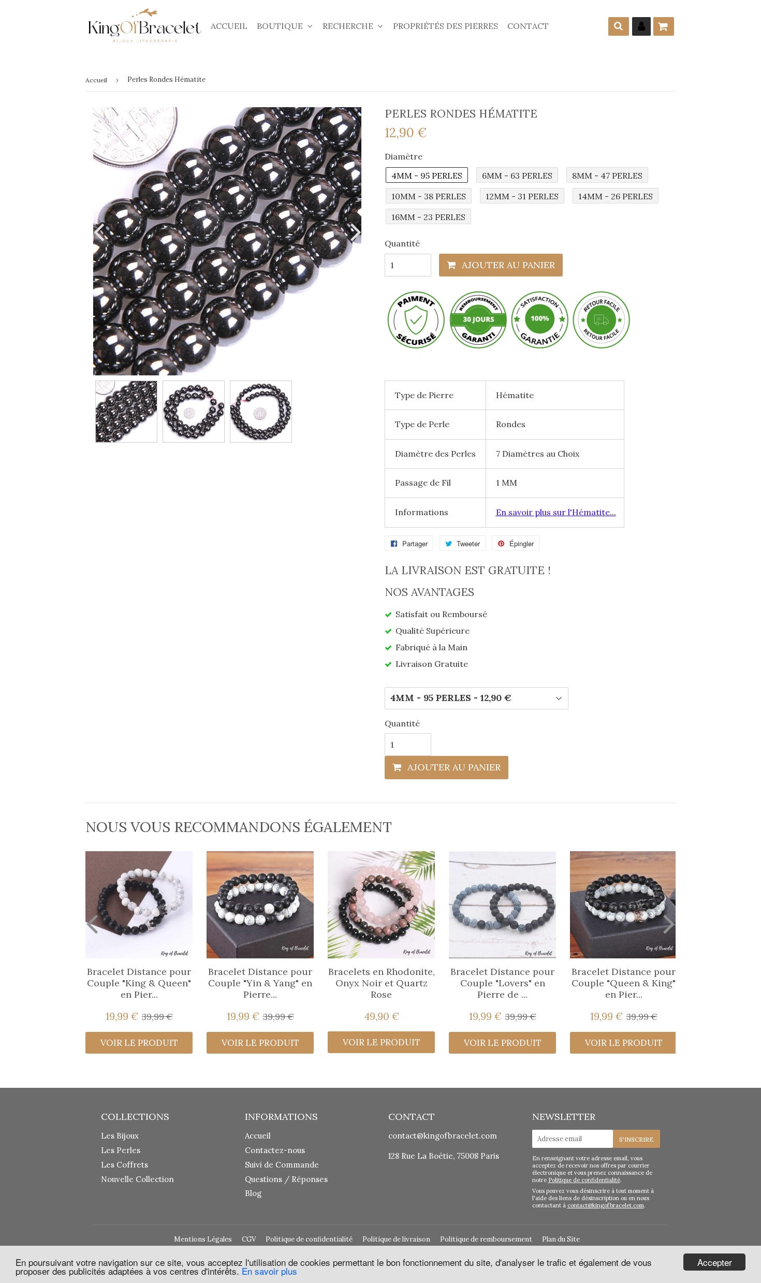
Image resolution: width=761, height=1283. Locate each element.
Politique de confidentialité (584, 1180)
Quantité (402, 243)
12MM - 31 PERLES (522, 196)
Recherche (349, 26)
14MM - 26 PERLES (615, 196)
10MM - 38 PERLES (428, 196)
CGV (249, 1239)
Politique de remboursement (486, 1239)
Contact (528, 26)
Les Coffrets (124, 1165)
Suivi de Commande (282, 1165)
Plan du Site (561, 1239)
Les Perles (120, 1150)
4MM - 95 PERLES (426, 175)
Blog (253, 1193)
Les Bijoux (120, 1136)
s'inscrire (636, 1139)
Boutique (281, 26)
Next (353, 232)
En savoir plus (269, 1270)
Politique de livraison (396, 1239)
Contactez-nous (275, 1150)
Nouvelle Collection (137, 1179)
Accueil (229, 26)
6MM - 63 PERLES (517, 175)
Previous (101, 232)
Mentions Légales (203, 1239)
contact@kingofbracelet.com (442, 1136)
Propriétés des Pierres (445, 26)
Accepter (714, 1262)
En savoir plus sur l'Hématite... (556, 512)
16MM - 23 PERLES (428, 217)
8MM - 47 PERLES (607, 175)
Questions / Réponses (286, 1179)
